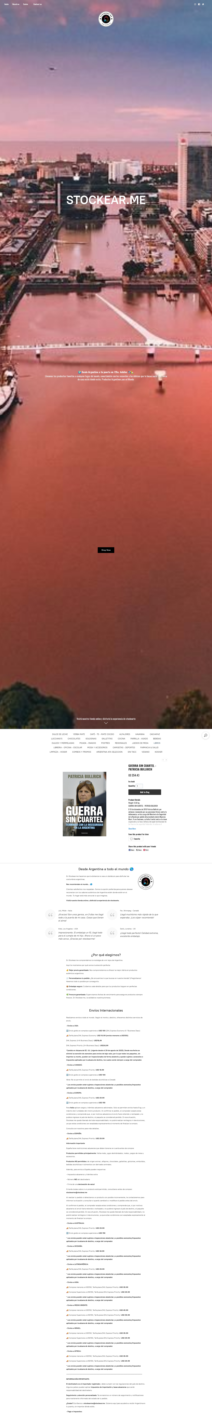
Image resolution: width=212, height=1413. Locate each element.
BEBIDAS (157, 738)
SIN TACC (132, 752)
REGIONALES (121, 743)
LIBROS (157, 743)
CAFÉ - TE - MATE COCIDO (102, 734)
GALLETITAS (107, 738)
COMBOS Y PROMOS (81, 752)
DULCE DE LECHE (60, 734)
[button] (135, 839)
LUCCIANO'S (56, 738)
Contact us (37, 4)
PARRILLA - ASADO (139, 738)
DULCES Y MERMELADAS (63, 743)
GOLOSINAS (91, 738)
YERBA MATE (79, 734)
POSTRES (105, 743)
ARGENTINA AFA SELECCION (109, 752)
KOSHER (158, 752)
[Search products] (206, 735)
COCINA (121, 738)
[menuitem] (163, 759)
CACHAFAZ (155, 734)
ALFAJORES (124, 734)
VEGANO (146, 752)
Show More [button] (132, 828)
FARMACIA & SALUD (149, 747)
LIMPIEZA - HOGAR (58, 752)
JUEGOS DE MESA (140, 743)
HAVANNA (140, 734)
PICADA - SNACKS (88, 743)
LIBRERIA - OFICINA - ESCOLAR (68, 747)
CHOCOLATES (74, 738)
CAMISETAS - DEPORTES (124, 747)
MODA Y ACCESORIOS (97, 747)
